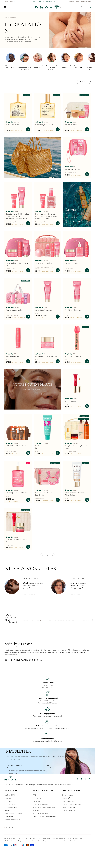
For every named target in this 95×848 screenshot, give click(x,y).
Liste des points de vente (13, 814)
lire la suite (28, 595)
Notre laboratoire (10, 804)
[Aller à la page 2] (52, 555)
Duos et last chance (68, 801)
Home (6, 17)
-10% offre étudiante (69, 810)
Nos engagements (10, 807)
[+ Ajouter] (28, 129)
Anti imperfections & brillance (61, 620)
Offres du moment (68, 795)
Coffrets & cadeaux (68, 807)
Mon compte (37, 810)
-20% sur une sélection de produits (42, 1)
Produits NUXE (9, 795)
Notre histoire (9, 801)
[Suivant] (54, 1)
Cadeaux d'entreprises (12, 820)
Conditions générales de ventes (66, 841)
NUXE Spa (8, 798)
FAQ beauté (37, 798)
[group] (47, 682)
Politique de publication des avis (44, 817)
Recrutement (8, 817)
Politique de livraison (40, 804)
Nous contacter (38, 801)
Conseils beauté (9, 810)
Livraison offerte (67, 798)
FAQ (34, 795)
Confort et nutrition (30, 620)
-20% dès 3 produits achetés (71, 804)
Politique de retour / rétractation (44, 807)
